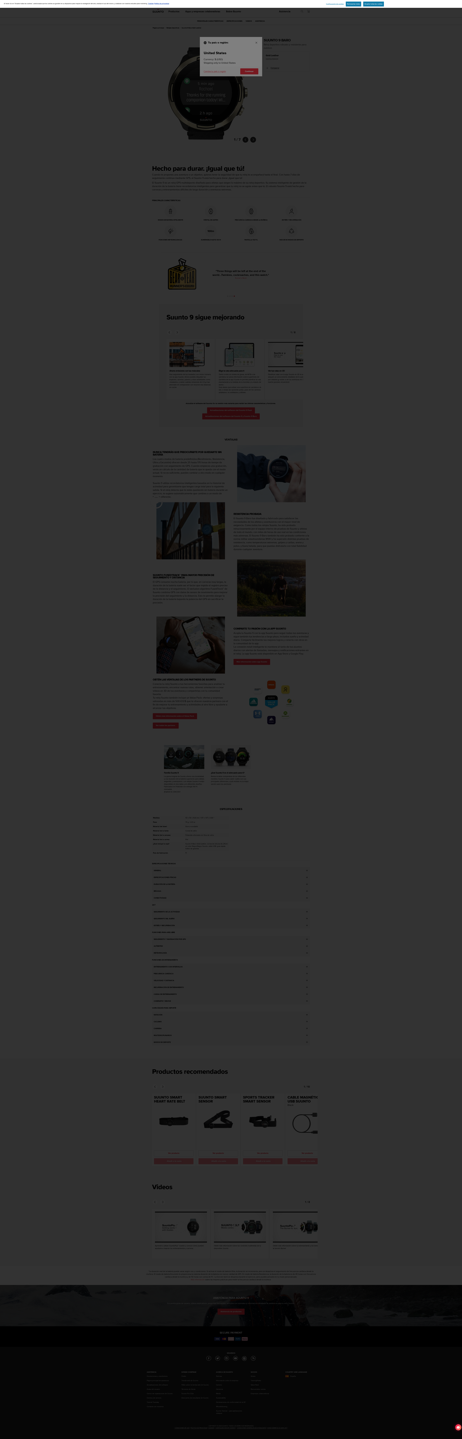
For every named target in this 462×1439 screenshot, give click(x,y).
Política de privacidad (161, 3)
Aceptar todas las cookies (373, 4)
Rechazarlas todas (353, 4)
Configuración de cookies (335, 4)
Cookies (151, 3)
